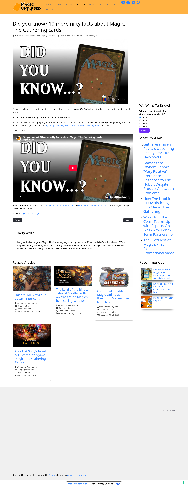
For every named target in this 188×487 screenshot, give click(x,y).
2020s (144, 126)
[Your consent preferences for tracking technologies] (183, 482)
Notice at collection (77, 483)
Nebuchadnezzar (77, 125)
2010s (144, 123)
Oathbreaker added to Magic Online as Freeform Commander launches (113, 296)
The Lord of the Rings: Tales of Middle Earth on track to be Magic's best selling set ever (72, 295)
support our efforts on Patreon (93, 205)
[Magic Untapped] (27, 7)
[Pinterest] (37, 213)
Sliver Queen (93, 125)
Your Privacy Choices (102, 483)
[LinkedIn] (33, 213)
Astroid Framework (76, 475)
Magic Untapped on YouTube (59, 205)
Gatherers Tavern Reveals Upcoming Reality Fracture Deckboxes (158, 150)
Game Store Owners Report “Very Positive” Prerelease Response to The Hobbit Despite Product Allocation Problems (158, 177)
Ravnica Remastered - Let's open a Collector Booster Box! (163, 288)
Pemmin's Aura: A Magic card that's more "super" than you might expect (162, 274)
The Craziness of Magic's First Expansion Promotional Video (158, 246)
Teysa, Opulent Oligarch (56, 125)
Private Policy (168, 410)
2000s (144, 120)
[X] (28, 213)
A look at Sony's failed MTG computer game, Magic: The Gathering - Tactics (31, 356)
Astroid (52, 475)
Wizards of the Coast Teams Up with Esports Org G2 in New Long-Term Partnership (158, 226)
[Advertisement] (157, 62)
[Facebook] (24, 213)
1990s (144, 117)
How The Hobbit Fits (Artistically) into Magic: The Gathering (156, 205)
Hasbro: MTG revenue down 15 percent (30, 297)
